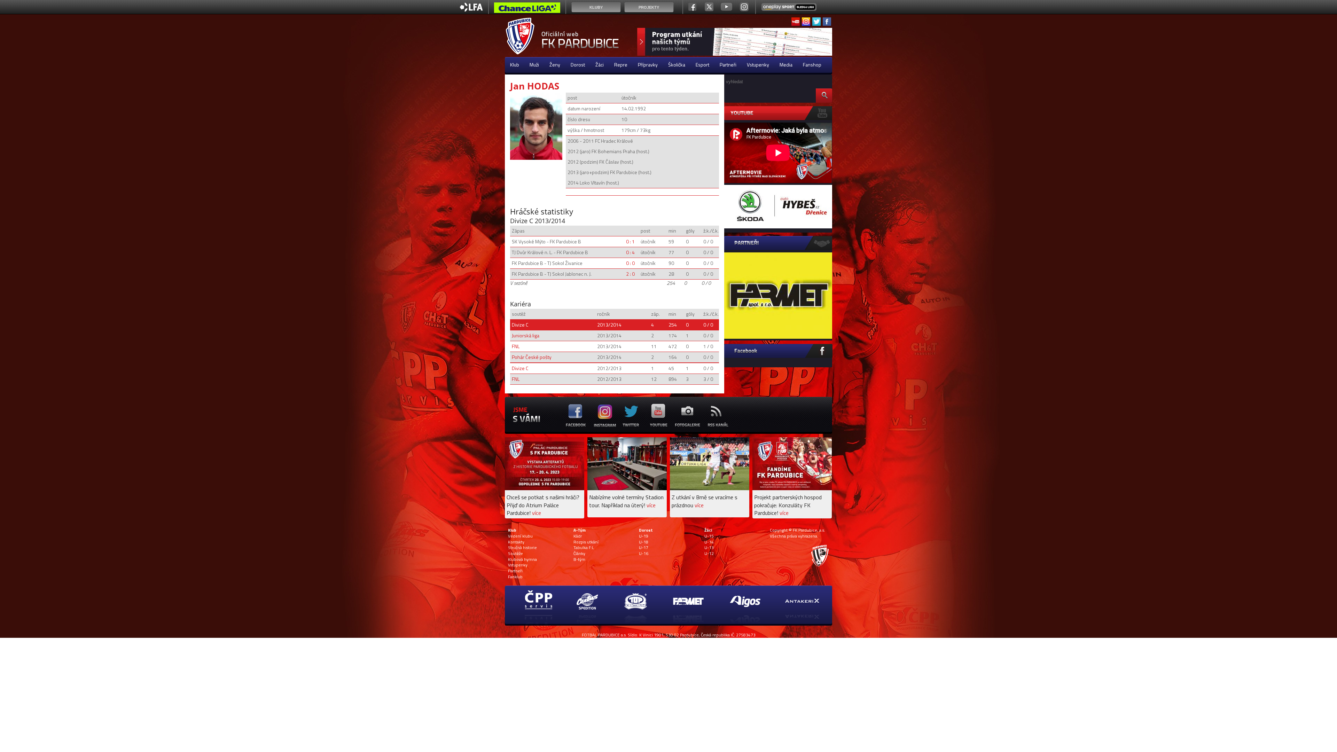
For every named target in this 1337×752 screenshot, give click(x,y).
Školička (676, 64)
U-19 (643, 536)
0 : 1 (630, 241)
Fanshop (812, 64)
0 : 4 (630, 252)
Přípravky (648, 64)
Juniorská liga (525, 335)
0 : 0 (630, 263)
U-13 (709, 548)
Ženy (554, 64)
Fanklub (515, 577)
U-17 (643, 548)
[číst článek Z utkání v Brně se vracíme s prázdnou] (709, 488)
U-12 (709, 553)
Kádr (577, 536)
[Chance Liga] (527, 9)
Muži (534, 64)
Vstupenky (758, 64)
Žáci (599, 64)
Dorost (578, 64)
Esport (702, 64)
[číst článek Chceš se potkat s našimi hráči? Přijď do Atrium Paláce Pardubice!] (544, 488)
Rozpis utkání (586, 542)
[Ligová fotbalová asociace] (471, 9)
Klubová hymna (522, 559)
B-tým (579, 559)
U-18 (643, 542)
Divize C (520, 324)
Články (579, 553)
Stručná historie (522, 548)
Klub (514, 64)
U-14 (709, 542)
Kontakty (516, 542)
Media (786, 64)
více (536, 513)
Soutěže (515, 553)
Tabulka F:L (583, 548)
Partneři (728, 64)
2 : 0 (630, 273)
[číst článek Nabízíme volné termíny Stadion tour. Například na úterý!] (627, 488)
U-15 (709, 536)
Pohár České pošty (532, 357)
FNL (515, 346)
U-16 (643, 553)
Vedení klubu (520, 536)
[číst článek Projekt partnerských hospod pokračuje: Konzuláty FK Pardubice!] (792, 488)
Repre (620, 64)
